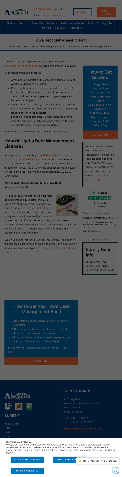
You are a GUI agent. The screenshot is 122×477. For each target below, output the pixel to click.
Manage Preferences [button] (27, 470)
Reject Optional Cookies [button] (69, 459)
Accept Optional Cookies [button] (27, 459)
